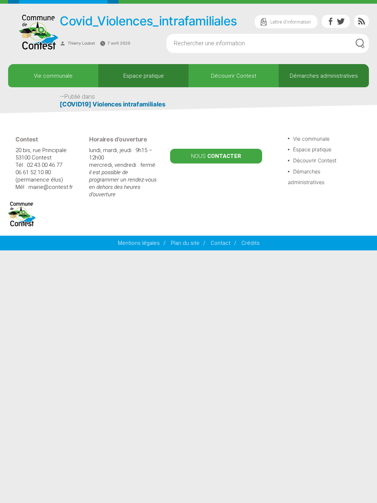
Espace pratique (143, 76)
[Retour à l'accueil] (22, 224)
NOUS (216, 156)
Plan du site (185, 243)
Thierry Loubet (81, 43)
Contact (220, 243)
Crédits (251, 243)
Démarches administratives (324, 76)
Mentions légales (139, 243)
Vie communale (53, 76)
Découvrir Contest (233, 76)
